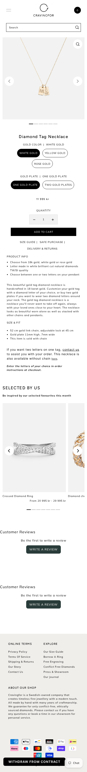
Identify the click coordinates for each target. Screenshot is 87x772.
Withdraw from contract (34, 762)
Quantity (43, 210)
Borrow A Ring (53, 656)
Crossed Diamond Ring (18, 496)
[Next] (77, 81)
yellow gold (55, 153)
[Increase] (52, 219)
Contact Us (15, 671)
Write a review (43, 549)
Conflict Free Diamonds (59, 666)
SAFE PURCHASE (51, 242)
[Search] (77, 27)
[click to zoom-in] (77, 44)
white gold (28, 153)
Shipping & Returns (21, 661)
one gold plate (25, 184)
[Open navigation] (8, 10)
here (54, 358)
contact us (71, 349)
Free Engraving (54, 661)
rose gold (42, 163)
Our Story (14, 666)
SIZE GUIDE (27, 242)
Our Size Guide (53, 651)
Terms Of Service (19, 656)
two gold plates (58, 184)
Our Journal (51, 676)
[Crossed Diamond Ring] (34, 447)
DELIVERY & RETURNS (42, 248)
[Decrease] (34, 219)
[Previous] (9, 81)
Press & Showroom (56, 671)
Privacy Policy (17, 651)
